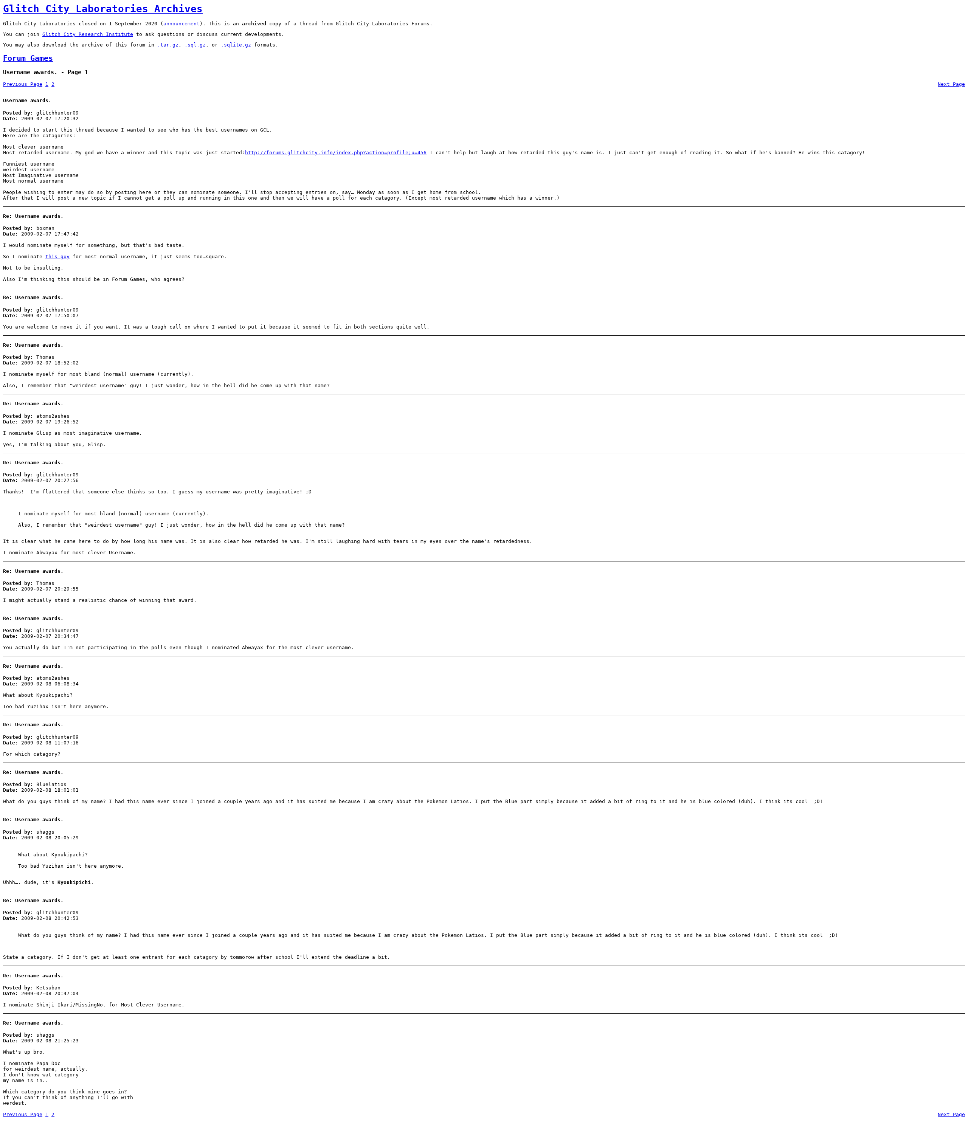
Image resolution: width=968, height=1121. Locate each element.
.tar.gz (167, 45)
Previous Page (22, 84)
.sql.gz (195, 45)
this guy (57, 256)
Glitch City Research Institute (87, 34)
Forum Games (28, 58)
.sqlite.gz (236, 45)
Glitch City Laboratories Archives (103, 8)
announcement (181, 23)
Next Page (951, 84)
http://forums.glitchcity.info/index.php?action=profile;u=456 (336, 152)
